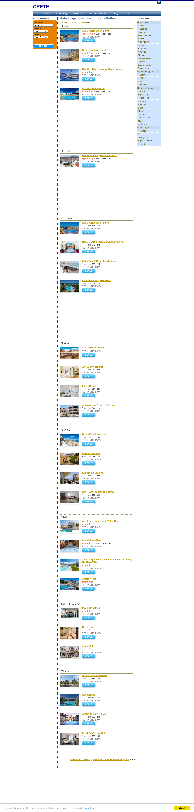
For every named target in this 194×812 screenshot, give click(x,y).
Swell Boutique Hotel (94, 50)
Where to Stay (79, 13)
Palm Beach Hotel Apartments (99, 261)
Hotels (47, 13)
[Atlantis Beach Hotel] (89, 98)
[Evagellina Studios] (89, 482)
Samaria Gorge (61, 13)
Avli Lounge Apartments (95, 30)
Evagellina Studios (92, 472)
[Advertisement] (96, 129)
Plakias (141, 78)
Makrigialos (143, 137)
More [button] (124, 13)
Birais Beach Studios (94, 434)
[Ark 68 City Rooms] (89, 376)
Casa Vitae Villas (91, 540)
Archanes (142, 124)
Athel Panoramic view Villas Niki (100, 521)
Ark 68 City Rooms (92, 366)
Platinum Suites (91, 608)
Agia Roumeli (144, 35)
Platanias (142, 48)
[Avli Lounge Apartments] (89, 40)
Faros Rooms (89, 386)
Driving (114, 13)
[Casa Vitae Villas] (89, 550)
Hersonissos (144, 117)
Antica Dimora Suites (94, 714)
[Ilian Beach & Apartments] (89, 290)
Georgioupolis (144, 64)
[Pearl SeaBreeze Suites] (89, 742)
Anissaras (142, 101)
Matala (141, 110)
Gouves (141, 114)
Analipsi (142, 104)
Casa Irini (87, 646)
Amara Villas (89, 578)
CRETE (41, 6)
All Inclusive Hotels (98, 13)
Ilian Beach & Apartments (96, 280)
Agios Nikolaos (145, 140)
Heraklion (142, 91)
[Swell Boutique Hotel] (89, 60)
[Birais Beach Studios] (89, 444)
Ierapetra (142, 130)
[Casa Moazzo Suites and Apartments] (89, 251)
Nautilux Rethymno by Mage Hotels (102, 69)
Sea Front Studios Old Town (98, 492)
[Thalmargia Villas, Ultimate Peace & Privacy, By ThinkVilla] (89, 572)
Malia (140, 120)
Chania (141, 61)
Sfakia (141, 25)
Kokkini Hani (144, 97)
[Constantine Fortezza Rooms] (89, 415)
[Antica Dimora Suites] (89, 723)
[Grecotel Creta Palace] (89, 685)
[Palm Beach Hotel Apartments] (89, 270)
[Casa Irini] (89, 656)
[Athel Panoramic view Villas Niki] (89, 531)
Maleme (142, 55)
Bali (140, 81)
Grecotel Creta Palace (94, 675)
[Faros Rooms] (89, 395)
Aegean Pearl (89, 694)
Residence (88, 627)
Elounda (142, 143)
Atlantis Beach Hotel (93, 88)
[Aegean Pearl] (89, 704)
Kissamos (142, 28)
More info (89, 807)
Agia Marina (143, 41)
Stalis (140, 107)
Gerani (141, 45)
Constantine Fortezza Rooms (98, 405)
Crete (37, 13)
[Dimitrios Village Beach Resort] (89, 165)
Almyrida (142, 51)
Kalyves (142, 38)
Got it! (182, 807)
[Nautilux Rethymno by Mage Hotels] (89, 79)
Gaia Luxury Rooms (93, 347)
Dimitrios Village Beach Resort (99, 155)
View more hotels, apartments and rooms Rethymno (99, 759)
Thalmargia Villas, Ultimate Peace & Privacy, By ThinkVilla (107, 561)
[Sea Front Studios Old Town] (89, 501)
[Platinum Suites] (89, 617)
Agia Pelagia (144, 94)
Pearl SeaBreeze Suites (95, 733)
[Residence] (89, 637)
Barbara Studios (91, 453)
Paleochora (143, 68)
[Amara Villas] (89, 588)
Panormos (143, 74)
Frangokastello (145, 58)
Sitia (140, 134)
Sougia (141, 31)
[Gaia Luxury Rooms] (89, 355)
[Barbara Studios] (89, 463)
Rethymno (143, 84)
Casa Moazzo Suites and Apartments (103, 242)
